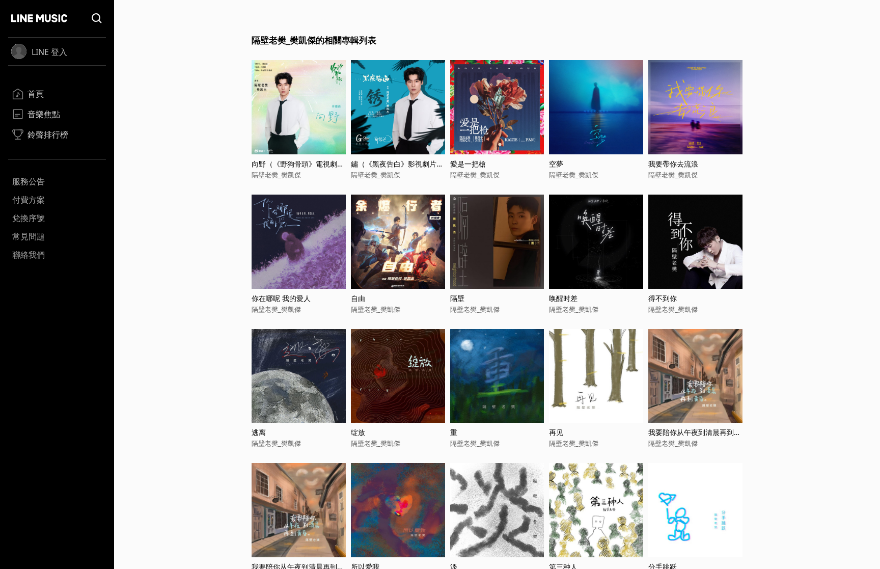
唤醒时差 (563, 298)
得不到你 (662, 298)
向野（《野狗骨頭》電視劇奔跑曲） (298, 163)
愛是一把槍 (468, 163)
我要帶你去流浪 (673, 163)
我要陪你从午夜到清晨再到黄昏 (694, 432)
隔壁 (457, 298)
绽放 (358, 432)
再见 (556, 432)
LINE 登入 (49, 52)
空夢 (556, 163)
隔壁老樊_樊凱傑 (276, 174)
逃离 (259, 432)
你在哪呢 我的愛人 (281, 298)
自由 (358, 298)
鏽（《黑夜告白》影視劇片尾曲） (397, 163)
